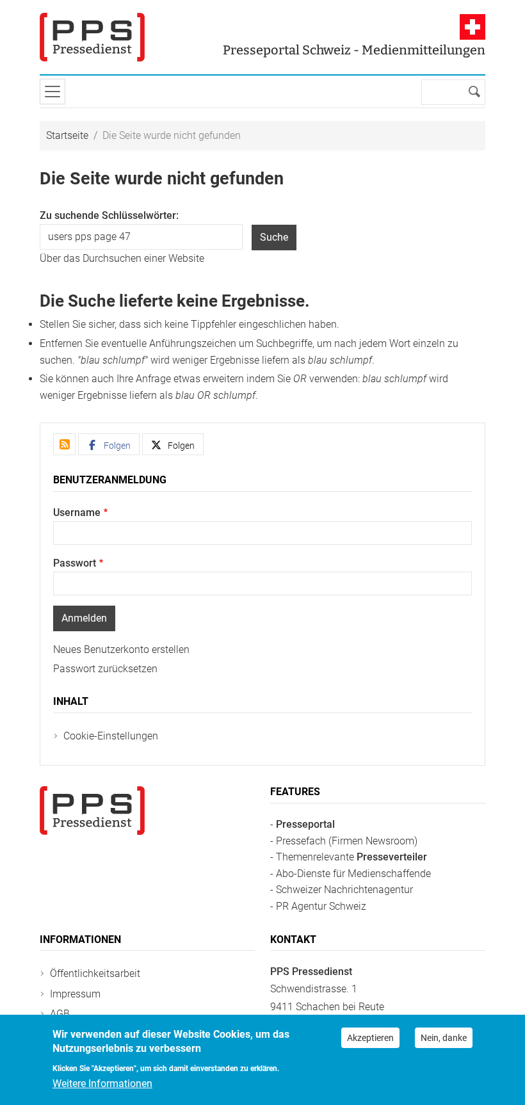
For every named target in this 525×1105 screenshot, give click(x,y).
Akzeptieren (370, 1038)
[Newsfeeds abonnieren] (64, 444)
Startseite (67, 135)
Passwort (74, 563)
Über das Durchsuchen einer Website (122, 258)
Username (77, 512)
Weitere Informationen (102, 1083)
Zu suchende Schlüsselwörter (108, 215)
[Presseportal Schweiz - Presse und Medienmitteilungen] (92, 37)
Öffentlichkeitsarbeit (95, 973)
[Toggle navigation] (52, 91)
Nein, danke (444, 1038)
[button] (109, 444)
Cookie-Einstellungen (110, 736)
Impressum (75, 994)
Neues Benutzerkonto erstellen (121, 649)
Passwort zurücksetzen (105, 669)
